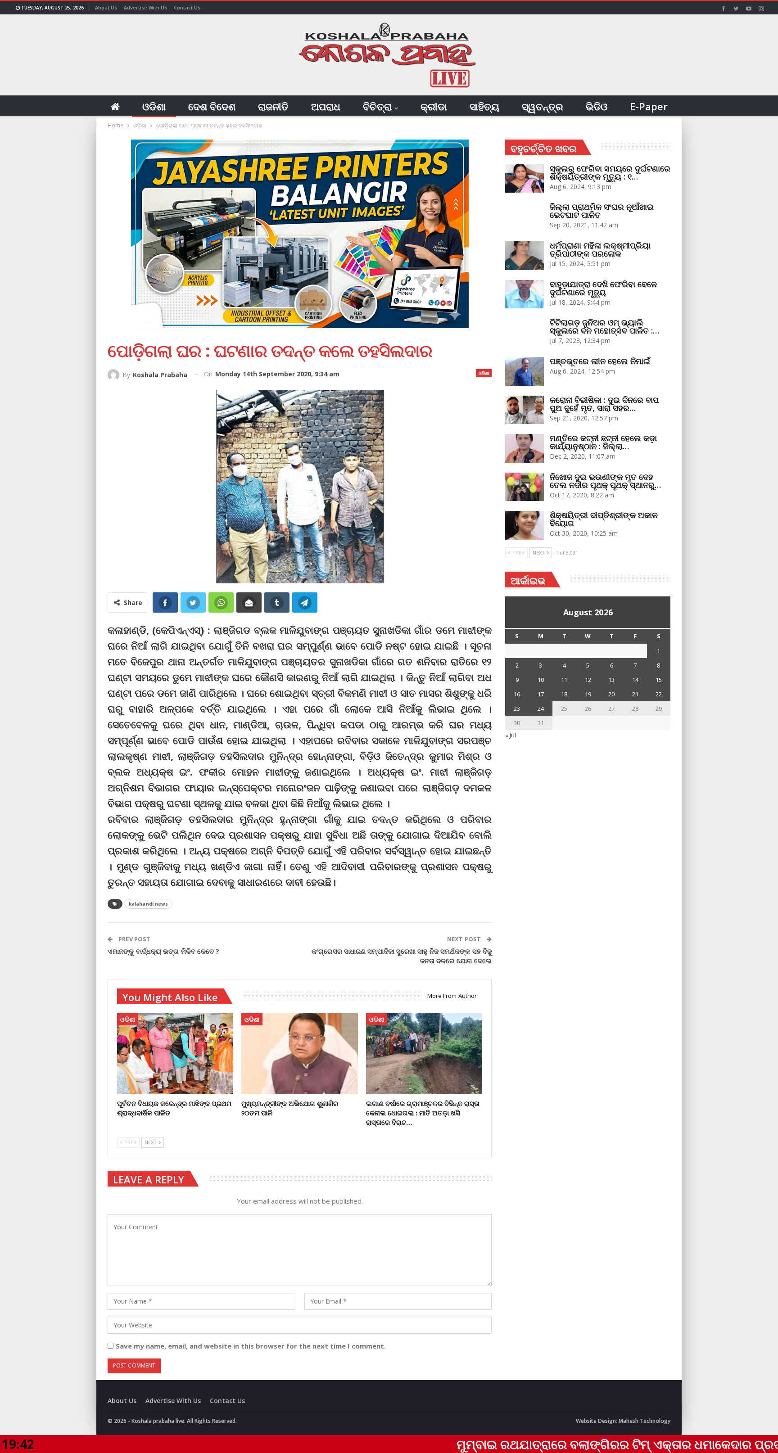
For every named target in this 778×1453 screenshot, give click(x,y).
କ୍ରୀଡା (434, 106)
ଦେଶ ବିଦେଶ (211, 106)
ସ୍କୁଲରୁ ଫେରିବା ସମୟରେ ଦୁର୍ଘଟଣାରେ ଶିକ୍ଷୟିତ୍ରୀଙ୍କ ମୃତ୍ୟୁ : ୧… (610, 172)
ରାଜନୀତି (273, 106)
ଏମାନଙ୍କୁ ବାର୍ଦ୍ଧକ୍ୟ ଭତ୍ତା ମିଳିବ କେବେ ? (163, 951)
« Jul (510, 735)
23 (517, 708)
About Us (106, 7)
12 (588, 680)
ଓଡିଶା (154, 106)
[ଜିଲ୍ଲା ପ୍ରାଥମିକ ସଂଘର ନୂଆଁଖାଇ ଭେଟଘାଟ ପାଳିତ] (524, 217)
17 (541, 694)
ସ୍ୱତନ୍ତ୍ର (542, 106)
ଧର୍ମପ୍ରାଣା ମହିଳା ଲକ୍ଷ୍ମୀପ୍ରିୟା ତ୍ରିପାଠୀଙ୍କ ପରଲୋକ (600, 249)
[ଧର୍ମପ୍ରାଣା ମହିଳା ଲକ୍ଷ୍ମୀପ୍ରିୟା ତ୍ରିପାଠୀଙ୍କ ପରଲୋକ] (524, 255)
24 (541, 708)
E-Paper (649, 106)
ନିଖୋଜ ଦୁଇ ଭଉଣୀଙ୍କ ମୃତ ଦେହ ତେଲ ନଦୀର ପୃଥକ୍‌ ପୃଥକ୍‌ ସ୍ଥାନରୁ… (605, 480)
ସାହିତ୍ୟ (484, 106)
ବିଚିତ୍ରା (377, 106)
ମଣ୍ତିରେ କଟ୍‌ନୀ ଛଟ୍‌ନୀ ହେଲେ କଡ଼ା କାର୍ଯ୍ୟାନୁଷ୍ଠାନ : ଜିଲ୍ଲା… (603, 442)
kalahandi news (148, 904)
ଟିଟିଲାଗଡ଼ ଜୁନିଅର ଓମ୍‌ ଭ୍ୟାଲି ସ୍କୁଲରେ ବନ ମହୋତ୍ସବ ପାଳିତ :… (604, 326)
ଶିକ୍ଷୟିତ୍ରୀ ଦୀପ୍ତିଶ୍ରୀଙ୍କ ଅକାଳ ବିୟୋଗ (604, 519)
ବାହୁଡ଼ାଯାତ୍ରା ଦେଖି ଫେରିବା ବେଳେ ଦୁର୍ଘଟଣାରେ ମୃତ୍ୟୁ (603, 288)
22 (659, 694)
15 (659, 680)
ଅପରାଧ (325, 106)
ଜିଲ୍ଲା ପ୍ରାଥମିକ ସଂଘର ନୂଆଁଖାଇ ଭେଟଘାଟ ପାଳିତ (602, 210)
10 (541, 680)
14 (635, 680)
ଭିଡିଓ (596, 106)
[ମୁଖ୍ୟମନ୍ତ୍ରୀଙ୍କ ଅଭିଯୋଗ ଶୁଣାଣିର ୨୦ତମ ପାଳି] (299, 1054)
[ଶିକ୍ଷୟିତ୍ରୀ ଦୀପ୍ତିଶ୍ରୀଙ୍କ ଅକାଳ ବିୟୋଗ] (524, 525)
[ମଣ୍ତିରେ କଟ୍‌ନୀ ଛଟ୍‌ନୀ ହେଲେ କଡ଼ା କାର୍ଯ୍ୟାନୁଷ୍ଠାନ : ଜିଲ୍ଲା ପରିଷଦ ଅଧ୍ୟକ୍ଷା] (524, 448)
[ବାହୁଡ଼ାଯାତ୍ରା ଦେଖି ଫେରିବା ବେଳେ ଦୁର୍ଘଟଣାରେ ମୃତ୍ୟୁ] (524, 294)
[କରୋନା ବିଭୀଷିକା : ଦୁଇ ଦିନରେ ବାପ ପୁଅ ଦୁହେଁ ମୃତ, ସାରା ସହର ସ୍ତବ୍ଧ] (524, 410)
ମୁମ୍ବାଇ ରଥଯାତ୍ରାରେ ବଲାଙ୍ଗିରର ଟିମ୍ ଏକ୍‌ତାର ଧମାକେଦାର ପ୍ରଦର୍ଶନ (544, 1444)
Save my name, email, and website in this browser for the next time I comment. (251, 1345)
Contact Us (187, 7)
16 (517, 694)
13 (611, 680)
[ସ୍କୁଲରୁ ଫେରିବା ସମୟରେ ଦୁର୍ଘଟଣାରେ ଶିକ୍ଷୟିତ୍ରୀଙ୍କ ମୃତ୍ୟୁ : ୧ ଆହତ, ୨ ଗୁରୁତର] (524, 178)
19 (588, 694)
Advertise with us (145, 7)
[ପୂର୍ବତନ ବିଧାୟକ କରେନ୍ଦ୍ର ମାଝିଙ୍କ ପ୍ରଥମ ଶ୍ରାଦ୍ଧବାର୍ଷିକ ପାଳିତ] (175, 1054)
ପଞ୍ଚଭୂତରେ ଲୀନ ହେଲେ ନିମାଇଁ (600, 361)
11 (564, 680)
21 (635, 694)
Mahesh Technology (644, 1421)
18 (564, 694)
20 (611, 694)
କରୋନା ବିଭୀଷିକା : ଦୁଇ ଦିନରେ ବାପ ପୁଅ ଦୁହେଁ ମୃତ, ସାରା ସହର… (604, 403)
